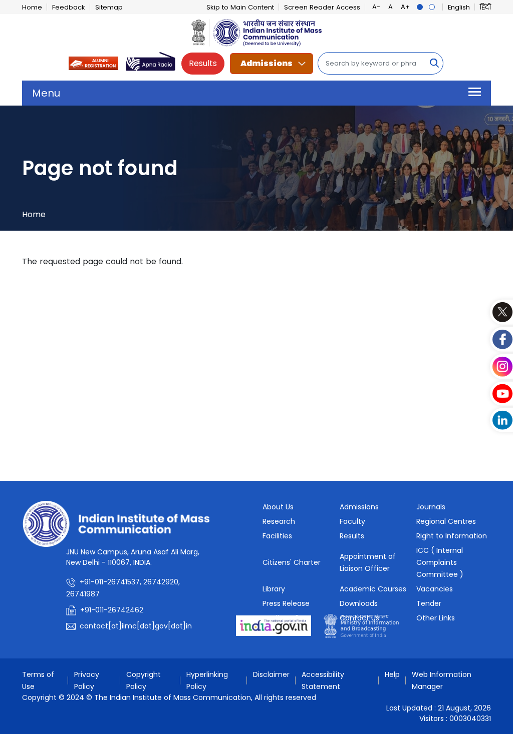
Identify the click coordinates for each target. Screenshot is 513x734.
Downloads (359, 603)
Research (279, 521)
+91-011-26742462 (111, 610)
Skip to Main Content (240, 7)
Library (274, 589)
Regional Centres (446, 521)
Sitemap (109, 7)
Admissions (266, 63)
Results (203, 63)
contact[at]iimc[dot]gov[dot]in (137, 626)
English (459, 7)
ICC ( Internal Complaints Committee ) (439, 562)
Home (32, 7)
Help (392, 674)
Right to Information (451, 536)
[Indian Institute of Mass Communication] (256, 33)
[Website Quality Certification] (361, 625)
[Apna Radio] (151, 63)
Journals (430, 507)
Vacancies (434, 589)
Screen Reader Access (322, 7)
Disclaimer (271, 674)
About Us (278, 507)
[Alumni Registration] (94, 63)
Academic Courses (373, 589)
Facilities (277, 536)
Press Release (286, 603)
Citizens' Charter (292, 562)
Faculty (352, 521)
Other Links (435, 618)
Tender (428, 603)
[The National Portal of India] (273, 625)
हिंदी (485, 7)
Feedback (68, 7)
